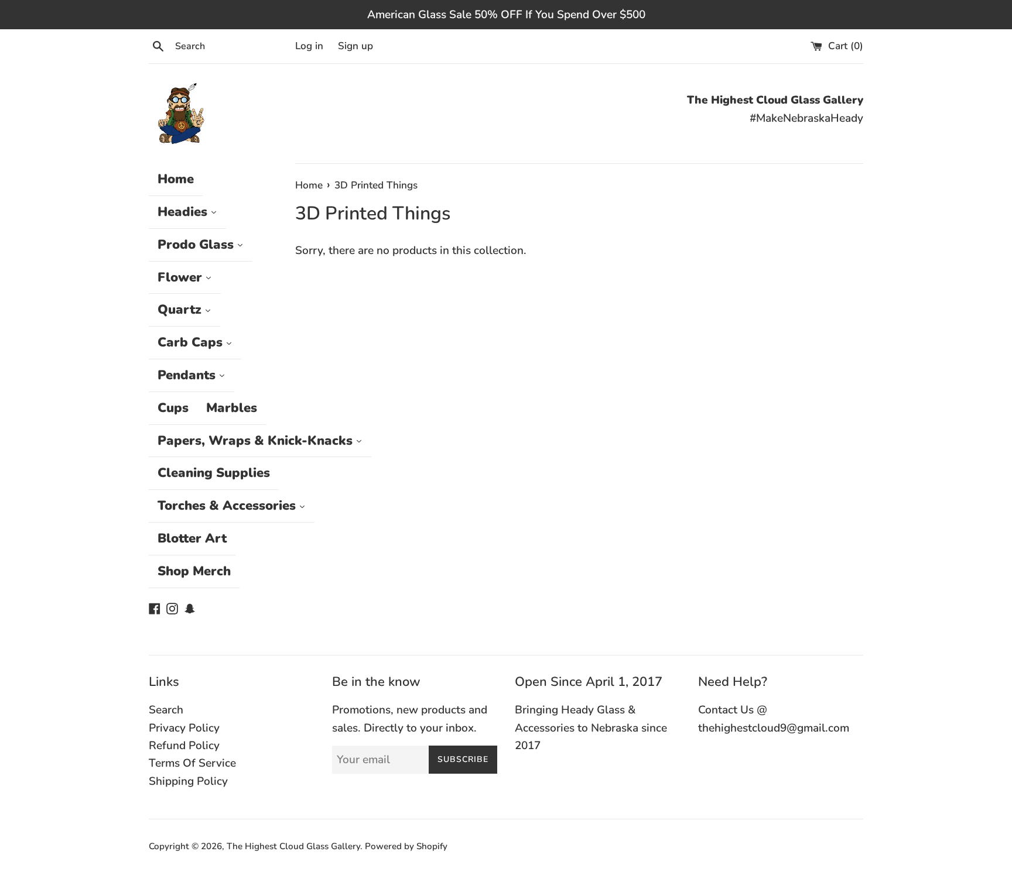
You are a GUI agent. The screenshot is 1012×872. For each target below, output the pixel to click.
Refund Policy (184, 745)
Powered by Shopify (406, 846)
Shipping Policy (188, 781)
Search (166, 709)
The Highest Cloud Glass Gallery (293, 846)
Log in (309, 46)
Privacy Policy (184, 728)
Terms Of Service (192, 763)
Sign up (355, 46)
